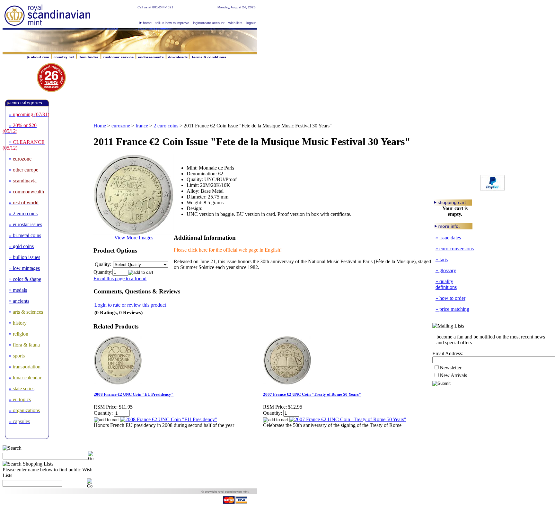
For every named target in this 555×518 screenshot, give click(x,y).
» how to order (450, 298)
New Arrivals (453, 375)
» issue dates (448, 237)
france (142, 125)
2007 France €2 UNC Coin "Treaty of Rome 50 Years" (312, 394)
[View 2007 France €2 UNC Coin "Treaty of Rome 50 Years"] (347, 419)
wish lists (235, 23)
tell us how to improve (172, 23)
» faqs (442, 259)
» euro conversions (455, 248)
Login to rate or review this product (130, 305)
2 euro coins (166, 125)
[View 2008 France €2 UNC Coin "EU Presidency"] (168, 419)
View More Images (133, 237)
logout (251, 23)
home (147, 23)
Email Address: (447, 353)
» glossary (446, 270)
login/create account (209, 23)
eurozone (120, 125)
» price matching (452, 309)
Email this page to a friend (119, 278)
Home (99, 125)
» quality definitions (446, 284)
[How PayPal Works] (492, 188)
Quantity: (102, 272)
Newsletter (451, 367)
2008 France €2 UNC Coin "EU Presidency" (133, 394)
